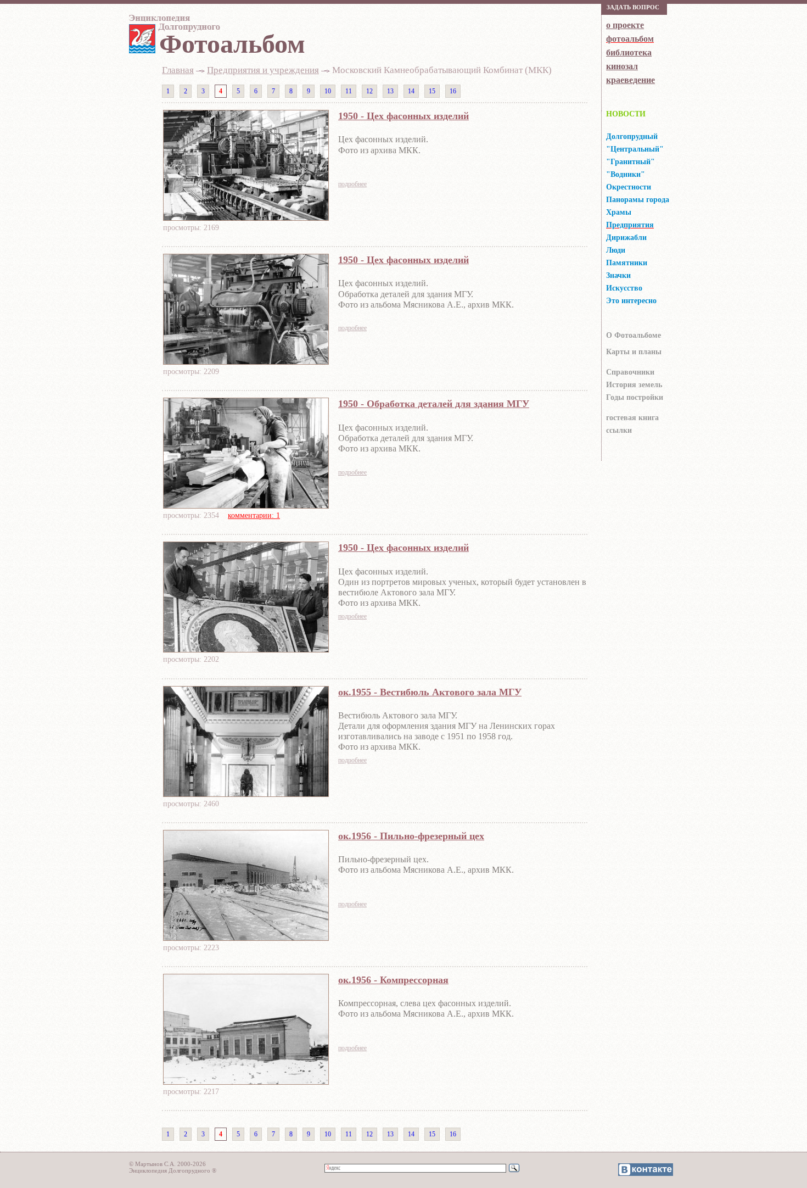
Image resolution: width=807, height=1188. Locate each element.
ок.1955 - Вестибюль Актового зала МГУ (430, 692)
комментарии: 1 (254, 515)
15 (432, 91)
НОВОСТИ (626, 114)
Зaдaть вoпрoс (633, 7)
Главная (178, 70)
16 (453, 91)
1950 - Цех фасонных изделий (403, 115)
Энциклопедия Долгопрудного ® (172, 1170)
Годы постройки (634, 397)
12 (369, 91)
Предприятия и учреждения (263, 70)
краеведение (630, 80)
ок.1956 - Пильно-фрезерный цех (411, 835)
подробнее (352, 184)
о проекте (625, 25)
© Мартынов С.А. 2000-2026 (167, 1164)
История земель (634, 385)
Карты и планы (634, 352)
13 (390, 91)
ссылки (619, 430)
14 (411, 91)
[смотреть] (246, 217)
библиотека (629, 52)
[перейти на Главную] (173, 25)
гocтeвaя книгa (632, 418)
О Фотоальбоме (633, 335)
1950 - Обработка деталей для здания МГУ (433, 403)
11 (348, 91)
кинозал (622, 66)
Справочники (630, 372)
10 (327, 91)
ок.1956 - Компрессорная (393, 979)
